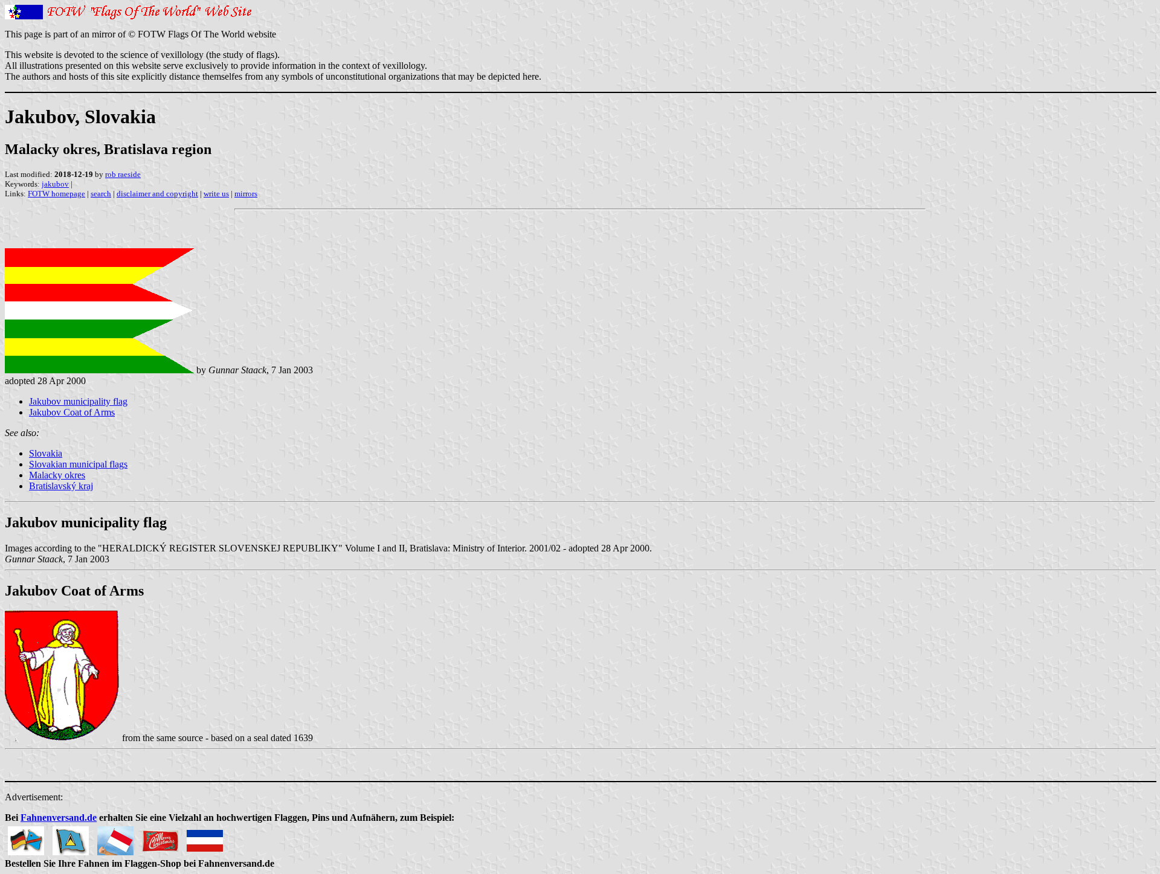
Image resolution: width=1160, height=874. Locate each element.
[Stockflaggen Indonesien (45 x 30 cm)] (115, 837)
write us (216, 193)
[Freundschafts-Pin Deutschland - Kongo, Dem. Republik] (26, 837)
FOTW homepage (56, 193)
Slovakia (45, 453)
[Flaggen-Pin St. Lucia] (71, 837)
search (101, 193)
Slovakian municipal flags (78, 464)
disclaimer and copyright (157, 193)
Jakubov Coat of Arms (72, 412)
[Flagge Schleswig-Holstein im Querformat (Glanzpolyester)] (205, 837)
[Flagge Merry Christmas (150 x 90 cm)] (160, 837)
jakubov (55, 183)
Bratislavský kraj (61, 486)
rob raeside (123, 174)
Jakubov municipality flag (78, 401)
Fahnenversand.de (59, 817)
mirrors (245, 193)
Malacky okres (57, 475)
